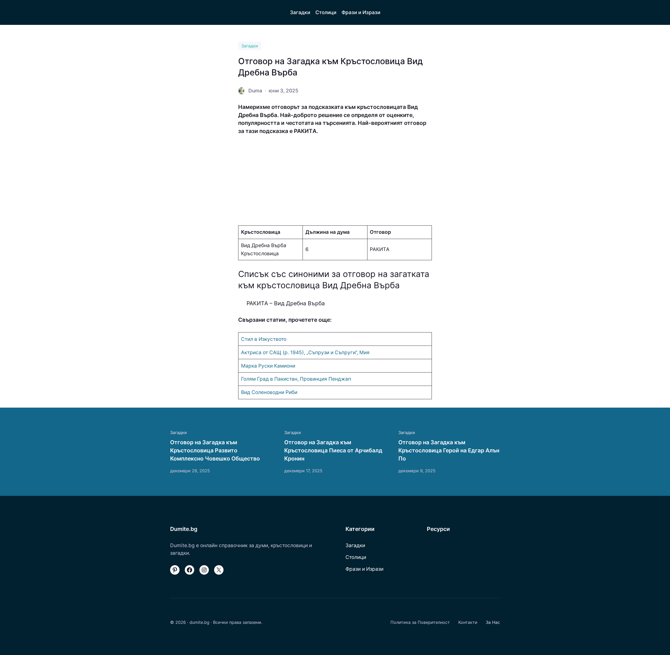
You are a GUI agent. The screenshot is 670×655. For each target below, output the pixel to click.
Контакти (467, 622)
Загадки (249, 45)
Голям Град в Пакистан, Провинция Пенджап (296, 379)
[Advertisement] (335, 180)
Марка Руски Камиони (268, 366)
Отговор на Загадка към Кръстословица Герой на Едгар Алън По (448, 450)
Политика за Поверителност (420, 622)
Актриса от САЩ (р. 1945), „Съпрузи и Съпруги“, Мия (305, 352)
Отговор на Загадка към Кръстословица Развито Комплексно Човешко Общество (215, 450)
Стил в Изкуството (263, 339)
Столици (355, 557)
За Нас (493, 622)
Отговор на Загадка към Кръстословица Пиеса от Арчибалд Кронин (333, 450)
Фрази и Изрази (364, 569)
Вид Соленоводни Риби (269, 392)
